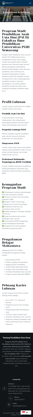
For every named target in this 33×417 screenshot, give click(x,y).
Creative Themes (16, 415)
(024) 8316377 (19, 399)
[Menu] (30, 3)
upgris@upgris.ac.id (19, 406)
